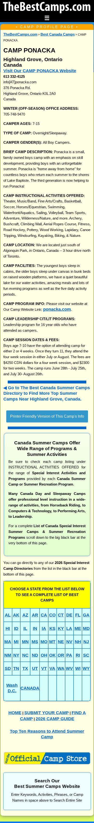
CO (52, 614)
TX (25, 668)
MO (43, 641)
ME (77, 628)
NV (69, 641)
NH (78, 641)
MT (52, 641)
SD (8, 668)
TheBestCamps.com (20, 34)
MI (16, 641)
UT (35, 668)
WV (69, 668)
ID (16, 628)
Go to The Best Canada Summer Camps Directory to (46, 393)
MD (86, 628)
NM (7, 655)
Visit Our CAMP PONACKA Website (39, 70)
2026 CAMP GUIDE (55, 718)
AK (16, 614)
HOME (14, 712)
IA (44, 628)
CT (61, 614)
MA (7, 641)
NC (25, 655)
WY (86, 668)
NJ (86, 641)
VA (52, 668)
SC (86, 655)
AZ (25, 614)
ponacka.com (57, 309)
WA (60, 668)
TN (16, 668)
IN (35, 628)
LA (69, 628)
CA (44, 614)
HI (8, 628)
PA (69, 655)
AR (35, 614)
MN (25, 641)
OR (61, 655)
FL (78, 614)
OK (52, 655)
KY (61, 628)
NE (61, 641)
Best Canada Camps (57, 34)
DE (69, 614)
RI (78, 655)
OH (44, 655)
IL (25, 628)
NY (16, 655)
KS (52, 628)
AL (8, 614)
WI (78, 668)
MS (35, 641)
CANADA (29, 688)
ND (35, 655)
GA (86, 614)
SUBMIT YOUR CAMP (46, 712)
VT (44, 668)
